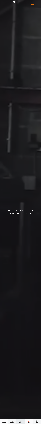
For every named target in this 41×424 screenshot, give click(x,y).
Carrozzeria (9, 4)
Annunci (31, 4)
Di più (35, 4)
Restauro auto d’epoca (20, 4)
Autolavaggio (14, 4)
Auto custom (26, 4)
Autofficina (5, 4)
